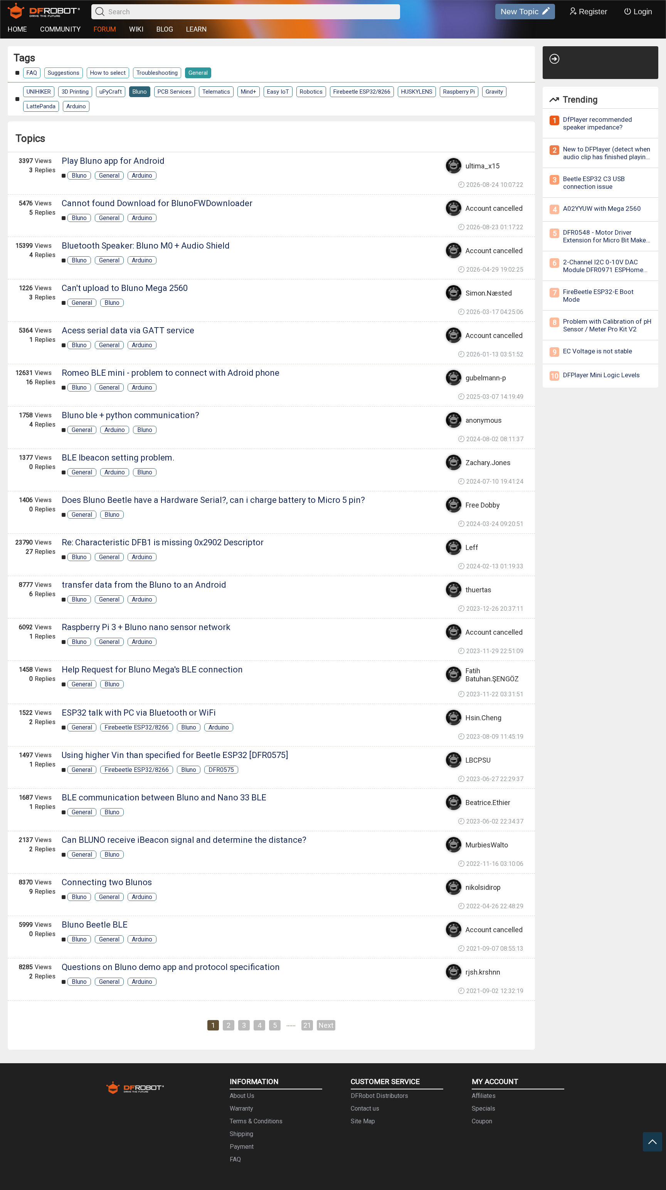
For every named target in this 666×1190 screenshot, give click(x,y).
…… (291, 1024)
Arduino (76, 106)
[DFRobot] (44, 11)
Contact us (365, 1108)
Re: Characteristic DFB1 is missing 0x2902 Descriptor (163, 542)
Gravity (494, 91)
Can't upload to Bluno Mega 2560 (125, 288)
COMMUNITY (60, 29)
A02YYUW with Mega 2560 (602, 208)
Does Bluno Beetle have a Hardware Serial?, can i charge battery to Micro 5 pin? (213, 500)
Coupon (482, 1121)
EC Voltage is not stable (597, 351)
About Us (242, 1095)
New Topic (520, 11)
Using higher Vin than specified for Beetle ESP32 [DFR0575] (175, 755)
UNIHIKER (39, 91)
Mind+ (248, 91)
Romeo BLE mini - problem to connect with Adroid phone (170, 373)
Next (326, 1025)
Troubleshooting (157, 72)
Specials (483, 1108)
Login (643, 11)
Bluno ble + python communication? (130, 415)
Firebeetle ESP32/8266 (361, 91)
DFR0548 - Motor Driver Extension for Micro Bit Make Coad (604, 240)
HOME (17, 29)
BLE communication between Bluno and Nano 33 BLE (164, 797)
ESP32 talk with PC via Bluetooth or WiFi (139, 713)
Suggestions (63, 72)
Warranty (241, 1108)
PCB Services (175, 91)
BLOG (164, 29)
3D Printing (75, 91)
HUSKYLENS (416, 91)
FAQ (32, 72)
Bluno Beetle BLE (95, 924)
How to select (108, 72)
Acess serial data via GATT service (128, 330)
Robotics (311, 91)
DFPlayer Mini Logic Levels (601, 375)
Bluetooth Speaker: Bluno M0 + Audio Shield (146, 245)
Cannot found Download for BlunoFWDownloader (157, 203)
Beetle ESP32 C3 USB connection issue (594, 182)
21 (307, 1025)
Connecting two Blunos (107, 882)
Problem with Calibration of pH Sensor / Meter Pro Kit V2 (607, 325)
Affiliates (484, 1095)
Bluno (140, 91)
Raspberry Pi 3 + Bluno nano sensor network (146, 627)
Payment (242, 1146)
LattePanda (41, 106)
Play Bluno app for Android (113, 161)
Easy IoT (278, 91)
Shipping (241, 1134)
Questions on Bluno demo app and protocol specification (171, 967)
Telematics (216, 91)
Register (593, 11)
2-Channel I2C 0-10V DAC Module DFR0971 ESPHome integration (603, 269)
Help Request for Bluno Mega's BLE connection (152, 669)
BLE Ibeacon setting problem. (118, 457)
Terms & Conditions (256, 1121)
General (198, 72)
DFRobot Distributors (379, 1095)
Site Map (363, 1121)
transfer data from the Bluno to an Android (144, 585)
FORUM (105, 29)
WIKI (136, 29)
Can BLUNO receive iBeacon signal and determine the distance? (184, 840)
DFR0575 (221, 769)
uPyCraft (110, 91)
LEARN (196, 29)
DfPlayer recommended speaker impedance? (597, 123)
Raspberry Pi (459, 91)
